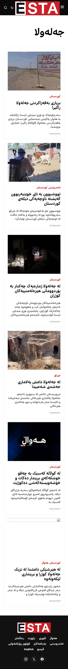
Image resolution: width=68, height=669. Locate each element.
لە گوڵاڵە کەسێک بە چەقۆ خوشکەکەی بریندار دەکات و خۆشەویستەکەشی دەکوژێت (36, 478)
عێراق (57, 376)
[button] (62, 7)
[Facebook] (42, 659)
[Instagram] (26, 659)
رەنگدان (19, 638)
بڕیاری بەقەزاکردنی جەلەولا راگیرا (38, 106)
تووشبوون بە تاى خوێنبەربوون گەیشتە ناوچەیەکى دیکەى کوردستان (35, 199)
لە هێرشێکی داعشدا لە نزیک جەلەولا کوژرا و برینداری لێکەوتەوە (37, 574)
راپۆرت (31, 638)
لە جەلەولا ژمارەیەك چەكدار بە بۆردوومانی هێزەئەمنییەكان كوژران (35, 291)
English (28, 649)
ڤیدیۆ (40, 649)
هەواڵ (45, 563)
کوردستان (55, 97)
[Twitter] (34, 659)
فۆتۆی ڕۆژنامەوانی (19, 644)
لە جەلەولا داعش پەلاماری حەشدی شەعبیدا (39, 385)
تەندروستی (54, 188)
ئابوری (42, 638)
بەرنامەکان (40, 644)
